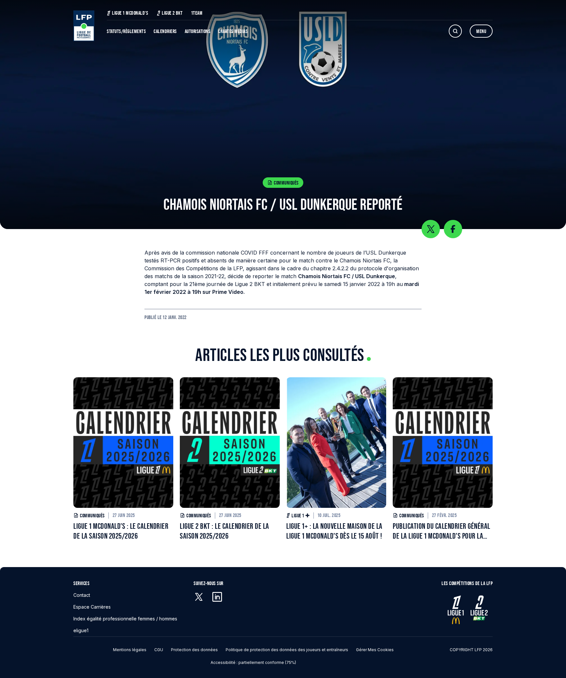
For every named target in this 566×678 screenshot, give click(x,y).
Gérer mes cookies (375, 649)
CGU (158, 649)
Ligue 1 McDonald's (130, 13)
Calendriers (165, 31)
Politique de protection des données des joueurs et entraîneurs (287, 649)
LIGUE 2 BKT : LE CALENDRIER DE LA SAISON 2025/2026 (224, 531)
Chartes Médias (233, 31)
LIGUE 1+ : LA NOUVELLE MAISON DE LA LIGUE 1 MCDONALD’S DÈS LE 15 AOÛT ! (334, 531)
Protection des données (194, 649)
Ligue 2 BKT (172, 13)
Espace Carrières (92, 607)
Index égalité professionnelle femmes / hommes (125, 618)
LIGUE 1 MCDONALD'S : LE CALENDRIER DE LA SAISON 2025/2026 (120, 531)
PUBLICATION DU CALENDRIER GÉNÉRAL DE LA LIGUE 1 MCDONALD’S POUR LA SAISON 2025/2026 (441, 531)
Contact (81, 595)
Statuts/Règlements (126, 31)
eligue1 (80, 630)
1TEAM (197, 13)
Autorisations (198, 31)
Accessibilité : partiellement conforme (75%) (253, 662)
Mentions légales (129, 649)
